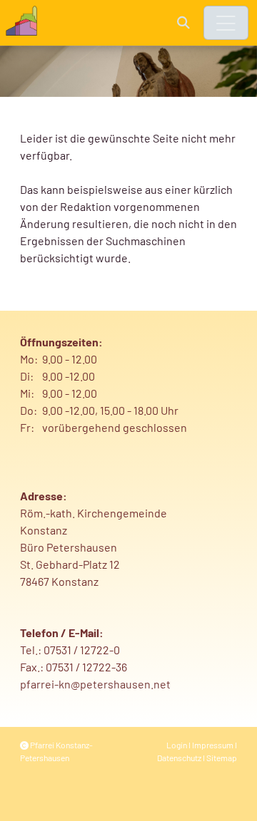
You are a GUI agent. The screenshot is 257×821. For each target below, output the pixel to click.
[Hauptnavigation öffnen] (226, 23)
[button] (183, 22)
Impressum (212, 745)
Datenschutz (179, 758)
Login (176, 745)
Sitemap (221, 758)
